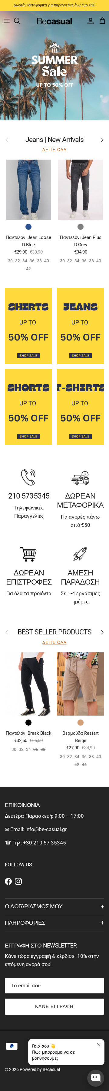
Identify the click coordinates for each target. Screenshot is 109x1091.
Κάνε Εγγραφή (54, 1006)
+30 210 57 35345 (44, 843)
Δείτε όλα (54, 149)
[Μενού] (6, 20)
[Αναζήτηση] (20, 20)
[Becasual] (54, 21)
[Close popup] (98, 1044)
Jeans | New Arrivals (54, 140)
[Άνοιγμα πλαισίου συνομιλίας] (95, 1078)
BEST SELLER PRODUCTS (55, 632)
